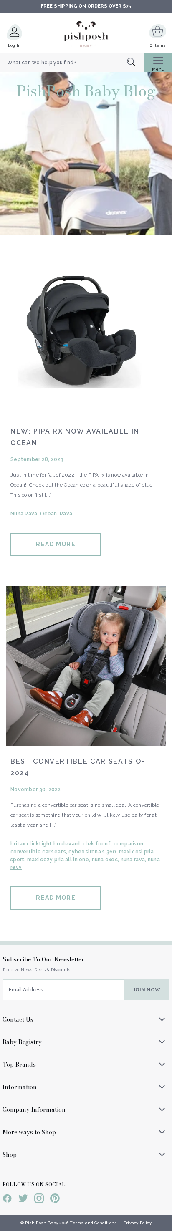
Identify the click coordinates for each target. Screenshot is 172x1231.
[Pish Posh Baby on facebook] (7, 1199)
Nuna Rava (24, 514)
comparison (129, 844)
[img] (86, 336)
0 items (157, 45)
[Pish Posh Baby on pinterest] (55, 1199)
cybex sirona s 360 (92, 852)
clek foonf (97, 844)
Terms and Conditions (93, 1223)
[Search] (135, 63)
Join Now (146, 990)
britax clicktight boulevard (45, 844)
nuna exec (105, 860)
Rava (66, 514)
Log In (14, 45)
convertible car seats (38, 852)
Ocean (48, 514)
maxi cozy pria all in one (58, 860)
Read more (55, 544)
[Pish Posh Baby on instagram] (39, 1199)
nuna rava (133, 860)
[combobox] (72, 63)
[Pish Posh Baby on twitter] (23, 1199)
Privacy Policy (138, 1223)
